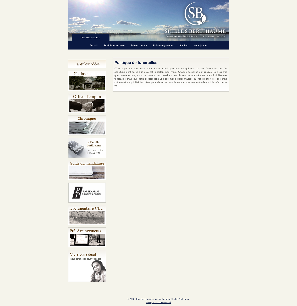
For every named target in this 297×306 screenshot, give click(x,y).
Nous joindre (200, 45)
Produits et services (115, 45)
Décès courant (139, 45)
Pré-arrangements (163, 45)
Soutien (183, 45)
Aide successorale (90, 37)
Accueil (94, 45)
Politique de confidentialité (158, 302)
